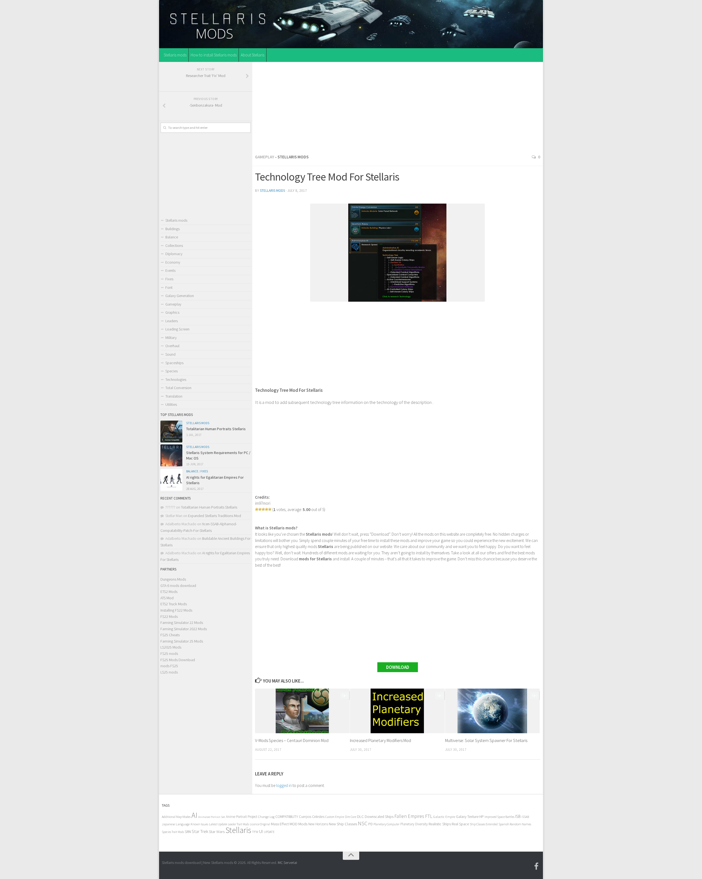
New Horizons (318, 824)
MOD (294, 823)
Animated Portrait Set (211, 817)
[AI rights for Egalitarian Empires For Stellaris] (171, 480)
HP (481, 816)
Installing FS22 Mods (176, 610)
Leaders (171, 320)
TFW (255, 832)
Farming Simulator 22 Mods (181, 622)
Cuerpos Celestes (311, 816)
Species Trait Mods (173, 832)
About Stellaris (252, 55)
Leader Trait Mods (238, 824)
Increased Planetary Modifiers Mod (380, 740)
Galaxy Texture (467, 816)
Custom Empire (334, 817)
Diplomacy (173, 253)
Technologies (175, 379)
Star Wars (217, 831)
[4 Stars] (266, 509)
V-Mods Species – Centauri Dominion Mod (292, 740)
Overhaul (172, 345)
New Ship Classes (343, 823)
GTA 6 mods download (178, 585)
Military (171, 337)
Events (170, 270)
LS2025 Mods (170, 647)
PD (370, 824)
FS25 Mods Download (177, 659)
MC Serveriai (287, 862)
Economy (172, 262)
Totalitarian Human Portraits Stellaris (216, 428)
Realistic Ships (440, 823)
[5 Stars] (269, 509)
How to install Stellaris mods (214, 55)
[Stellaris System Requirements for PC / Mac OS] (171, 455)
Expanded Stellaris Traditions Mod (214, 515)
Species (171, 371)
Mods (302, 823)
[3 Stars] (263, 509)
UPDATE (269, 832)
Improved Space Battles (499, 817)
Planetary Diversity (414, 824)
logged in (284, 785)
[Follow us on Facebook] (536, 866)
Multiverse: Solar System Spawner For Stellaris (486, 740)
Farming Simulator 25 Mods (181, 641)
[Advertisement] (397, 106)
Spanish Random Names (515, 824)
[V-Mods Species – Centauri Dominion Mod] (302, 711)
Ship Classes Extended (484, 824)
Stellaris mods (175, 55)
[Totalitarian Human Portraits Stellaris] (171, 432)
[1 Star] (256, 509)
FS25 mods (169, 653)
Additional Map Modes (176, 817)
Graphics (172, 312)
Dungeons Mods (173, 579)
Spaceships (174, 362)
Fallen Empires (409, 816)
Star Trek (200, 831)
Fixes (169, 278)
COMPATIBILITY (286, 816)
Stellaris (238, 830)
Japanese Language (176, 824)
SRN (188, 831)
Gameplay (264, 156)
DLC (360, 816)
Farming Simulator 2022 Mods (183, 628)
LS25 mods (169, 672)
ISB (518, 816)
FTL (428, 816)
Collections (174, 245)
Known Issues (199, 824)
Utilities (171, 404)
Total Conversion (178, 387)
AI (194, 815)
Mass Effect (280, 823)
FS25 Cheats (170, 634)
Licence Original (260, 824)
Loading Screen (177, 329)
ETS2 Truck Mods (173, 603)
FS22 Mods (169, 616)
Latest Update (218, 824)
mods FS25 (169, 665)
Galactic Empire (444, 817)
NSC (362, 823)
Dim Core (350, 817)
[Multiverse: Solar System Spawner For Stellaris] (492, 711)
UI (261, 831)
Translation (173, 396)
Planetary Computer (386, 824)
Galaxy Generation (179, 295)
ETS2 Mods (168, 591)
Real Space (460, 823)
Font (168, 287)
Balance (171, 237)
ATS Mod (167, 597)
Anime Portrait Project (241, 816)
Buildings (172, 228)
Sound (170, 354)
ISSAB (525, 817)
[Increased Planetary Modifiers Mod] (397, 711)
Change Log (266, 817)
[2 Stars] (260, 509)
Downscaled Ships (379, 816)
